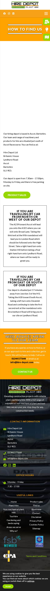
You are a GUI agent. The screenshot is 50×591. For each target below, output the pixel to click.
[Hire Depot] (25, 4)
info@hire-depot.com (21, 362)
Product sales (17, 195)
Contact (36, 513)
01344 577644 (19, 358)
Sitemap (36, 528)
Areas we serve (14, 527)
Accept (8, 586)
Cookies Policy (36, 524)
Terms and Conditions (36, 556)
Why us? (14, 530)
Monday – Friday (16, 482)
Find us (36, 505)
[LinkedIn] (13, 13)
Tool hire (13, 516)
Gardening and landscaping (14, 521)
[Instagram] (9, 13)
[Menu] (46, 13)
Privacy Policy (36, 520)
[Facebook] (4, 13)
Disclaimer (36, 517)
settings (30, 581)
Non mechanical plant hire (13, 511)
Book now (36, 509)
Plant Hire (13, 505)
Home (14, 501)
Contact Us (25, 371)
